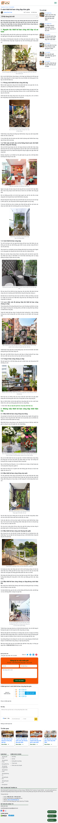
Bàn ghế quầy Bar (5, 778)
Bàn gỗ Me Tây (5, 764)
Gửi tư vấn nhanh (19, 680)
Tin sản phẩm (11, 7)
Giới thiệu (14, 756)
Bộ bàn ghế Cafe (4, 757)
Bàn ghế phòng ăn (5, 774)
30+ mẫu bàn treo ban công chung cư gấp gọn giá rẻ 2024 (50, 46)
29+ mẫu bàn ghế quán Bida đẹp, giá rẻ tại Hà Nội (50, 55)
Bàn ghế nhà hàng (5, 761)
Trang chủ (3, 7)
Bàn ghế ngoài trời (5, 781)
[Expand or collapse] (36, 16)
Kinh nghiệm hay (48, 23)
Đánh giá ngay (30, 693)
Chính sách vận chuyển (17, 765)
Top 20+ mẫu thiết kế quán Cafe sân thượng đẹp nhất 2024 (21, 740)
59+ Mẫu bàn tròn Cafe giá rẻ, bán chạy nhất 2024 (50, 740)
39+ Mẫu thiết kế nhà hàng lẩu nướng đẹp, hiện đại (6, 740)
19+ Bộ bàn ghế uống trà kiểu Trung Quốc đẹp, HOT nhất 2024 (50, 37)
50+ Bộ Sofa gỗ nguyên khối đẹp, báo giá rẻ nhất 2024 (35, 740)
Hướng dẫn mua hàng (16, 761)
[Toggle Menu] (55, 2)
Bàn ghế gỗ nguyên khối (4, 767)
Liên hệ (13, 758)
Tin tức (6, 7)
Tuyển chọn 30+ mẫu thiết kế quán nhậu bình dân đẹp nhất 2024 (50, 17)
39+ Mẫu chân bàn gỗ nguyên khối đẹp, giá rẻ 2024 (50, 64)
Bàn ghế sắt (4, 784)
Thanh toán (14, 763)
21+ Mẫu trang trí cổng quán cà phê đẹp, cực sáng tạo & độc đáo (50, 28)
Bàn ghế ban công (5, 770)
